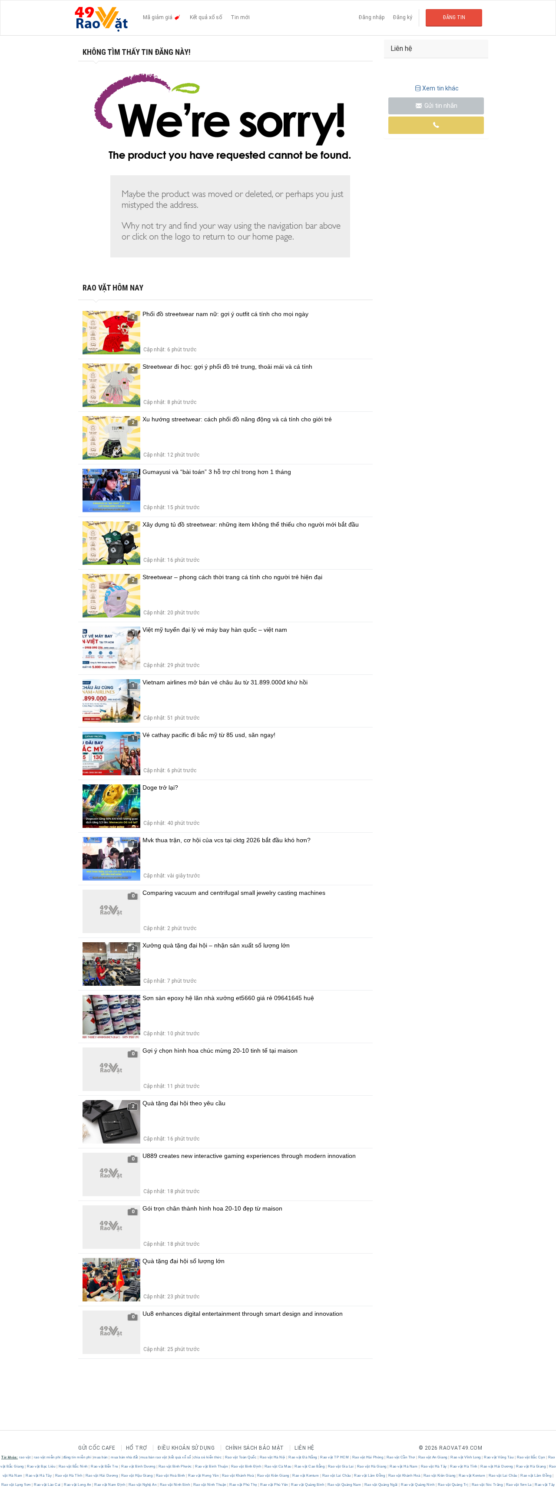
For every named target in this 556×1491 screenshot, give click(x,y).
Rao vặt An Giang (432, 1457)
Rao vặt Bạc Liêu (41, 1466)
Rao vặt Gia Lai (341, 1466)
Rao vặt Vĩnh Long (466, 1457)
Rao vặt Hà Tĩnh (464, 1466)
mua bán (100, 1457)
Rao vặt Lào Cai (47, 1485)
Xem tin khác (440, 88)
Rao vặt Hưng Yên (203, 1476)
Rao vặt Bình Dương (138, 1466)
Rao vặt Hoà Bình (170, 1476)
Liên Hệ (304, 1448)
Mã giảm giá (158, 17)
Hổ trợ (136, 1448)
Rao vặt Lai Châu (336, 1476)
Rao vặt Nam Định (109, 1485)
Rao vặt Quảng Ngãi (381, 1485)
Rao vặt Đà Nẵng (303, 1457)
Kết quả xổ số (206, 17)
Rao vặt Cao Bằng (310, 1466)
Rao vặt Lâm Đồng (369, 1476)
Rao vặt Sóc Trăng (487, 1485)
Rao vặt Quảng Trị (453, 1485)
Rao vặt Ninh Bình (175, 1485)
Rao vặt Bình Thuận (211, 1466)
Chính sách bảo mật (254, 1448)
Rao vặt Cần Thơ (400, 1457)
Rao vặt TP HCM (334, 1457)
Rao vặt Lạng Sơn (16, 1485)
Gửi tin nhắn (440, 105)
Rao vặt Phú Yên (274, 1485)
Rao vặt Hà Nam (404, 1466)
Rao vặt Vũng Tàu (499, 1457)
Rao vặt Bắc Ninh (73, 1466)
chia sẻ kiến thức (207, 1457)
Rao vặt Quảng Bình (307, 1485)
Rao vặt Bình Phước (175, 1466)
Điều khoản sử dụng (186, 1448)
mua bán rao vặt (153, 1457)
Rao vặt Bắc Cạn (531, 1457)
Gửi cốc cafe (96, 1448)
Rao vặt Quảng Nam (344, 1485)
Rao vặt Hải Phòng (367, 1457)
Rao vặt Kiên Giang (273, 1476)
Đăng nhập (371, 17)
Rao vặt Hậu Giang (137, 1476)
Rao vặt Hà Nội (272, 1457)
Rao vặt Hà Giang (371, 1466)
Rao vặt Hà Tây (434, 1466)
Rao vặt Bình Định (246, 1466)
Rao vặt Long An (78, 1485)
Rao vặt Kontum (305, 1476)
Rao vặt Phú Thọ (243, 1485)
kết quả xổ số (180, 1457)
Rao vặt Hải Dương (497, 1466)
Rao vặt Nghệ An (142, 1485)
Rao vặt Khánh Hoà (238, 1476)
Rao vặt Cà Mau (277, 1466)
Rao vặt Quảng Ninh (418, 1485)
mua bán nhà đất (124, 1457)
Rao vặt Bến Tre (104, 1466)
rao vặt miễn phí (47, 1457)
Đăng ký (402, 17)
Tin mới (240, 17)
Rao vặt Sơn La (519, 1485)
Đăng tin (454, 17)
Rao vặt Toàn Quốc (241, 1457)
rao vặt (25, 1457)
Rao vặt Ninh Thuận (209, 1485)
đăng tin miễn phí (77, 1457)
